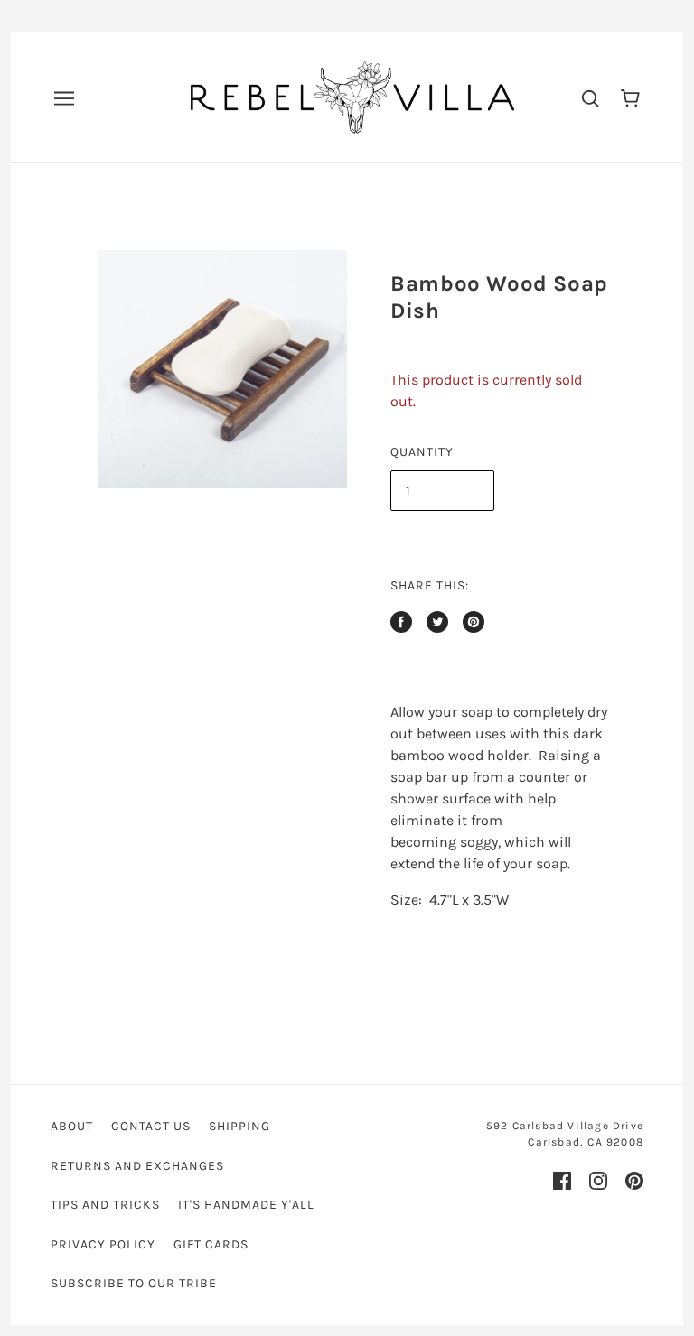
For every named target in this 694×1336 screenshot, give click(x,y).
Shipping (239, 1126)
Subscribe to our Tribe (134, 1283)
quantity (422, 451)
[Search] (590, 97)
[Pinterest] (634, 1181)
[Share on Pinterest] (473, 622)
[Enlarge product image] (222, 369)
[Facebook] (562, 1181)
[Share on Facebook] (401, 622)
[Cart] (630, 97)
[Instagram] (598, 1181)
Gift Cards (211, 1244)
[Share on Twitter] (437, 622)
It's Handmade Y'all (246, 1204)
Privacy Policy (103, 1244)
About (72, 1126)
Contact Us (151, 1126)
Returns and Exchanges (137, 1166)
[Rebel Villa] (352, 96)
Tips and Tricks (105, 1204)
